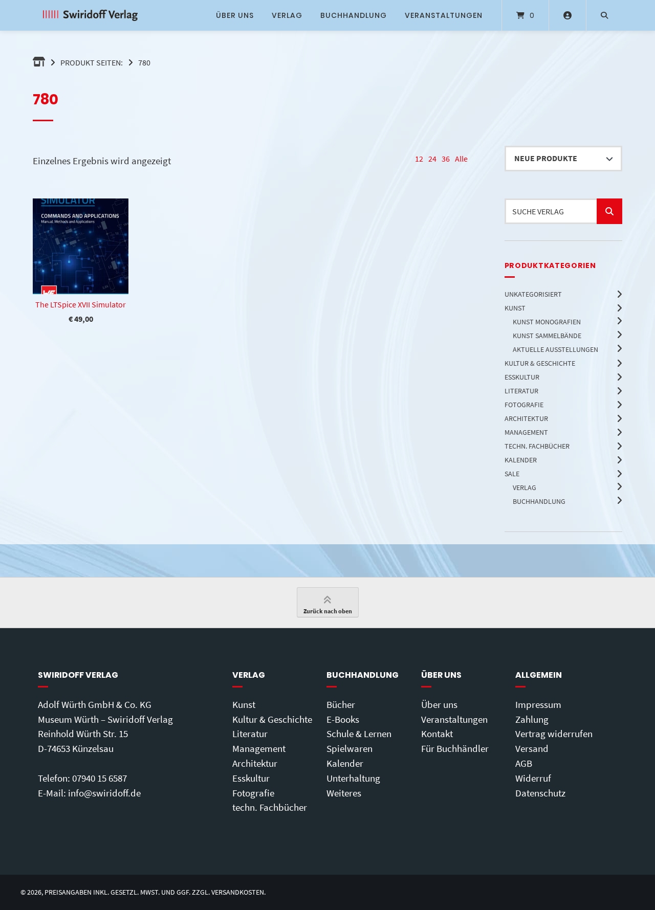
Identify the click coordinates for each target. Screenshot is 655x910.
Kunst (243, 704)
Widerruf (533, 778)
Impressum (538, 704)
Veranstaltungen (444, 15)
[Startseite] (90, 15)
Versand (532, 748)
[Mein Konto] (567, 15)
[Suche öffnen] (604, 15)
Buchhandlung (353, 15)
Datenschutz (540, 793)
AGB (523, 763)
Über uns (235, 15)
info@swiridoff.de (104, 793)
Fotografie (253, 793)
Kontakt (437, 733)
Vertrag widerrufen (554, 733)
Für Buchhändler (455, 748)
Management (259, 748)
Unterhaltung (353, 778)
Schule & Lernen (358, 733)
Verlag (287, 15)
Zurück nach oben (327, 611)
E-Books (342, 719)
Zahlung (532, 719)
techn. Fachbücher (269, 807)
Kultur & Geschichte (272, 719)
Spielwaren (349, 748)
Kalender (344, 763)
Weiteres (343, 793)
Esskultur (251, 778)
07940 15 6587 (99, 778)
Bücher (340, 704)
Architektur (254, 763)
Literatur (250, 733)
